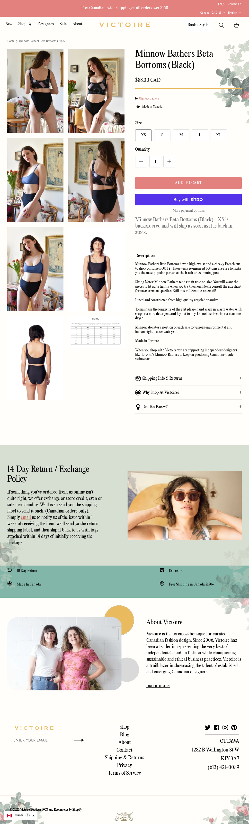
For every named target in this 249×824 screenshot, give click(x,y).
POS (45, 810)
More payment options (189, 211)
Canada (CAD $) (210, 12)
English (232, 12)
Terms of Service (124, 773)
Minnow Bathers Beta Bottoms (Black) (42, 41)
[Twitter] (208, 727)
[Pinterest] (234, 727)
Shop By (25, 24)
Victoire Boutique (30, 810)
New (8, 24)
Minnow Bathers (149, 99)
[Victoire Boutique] (124, 24)
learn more (158, 686)
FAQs (221, 4)
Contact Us (234, 4)
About (77, 24)
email (26, 517)
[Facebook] (216, 727)
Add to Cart (188, 183)
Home (10, 41)
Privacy (124, 766)
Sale (63, 24)
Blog (124, 735)
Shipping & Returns (124, 758)
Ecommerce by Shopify (68, 810)
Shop (124, 727)
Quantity (142, 149)
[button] (20, 815)
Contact (124, 750)
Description (145, 256)
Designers (45, 24)
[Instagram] (225, 727)
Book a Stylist (198, 25)
